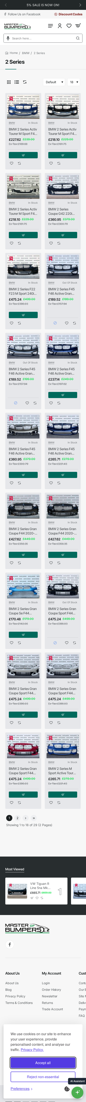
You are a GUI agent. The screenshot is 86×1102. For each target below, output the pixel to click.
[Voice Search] (6, 38)
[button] (6, 5)
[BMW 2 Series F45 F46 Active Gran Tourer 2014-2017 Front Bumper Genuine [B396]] (23, 347)
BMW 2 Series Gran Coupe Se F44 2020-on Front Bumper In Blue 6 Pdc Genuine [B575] (23, 611)
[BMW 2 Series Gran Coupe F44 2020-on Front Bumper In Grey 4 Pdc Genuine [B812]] (23, 506)
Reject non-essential (43, 1076)
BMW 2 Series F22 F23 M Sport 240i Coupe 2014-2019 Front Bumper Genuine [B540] (22, 291)
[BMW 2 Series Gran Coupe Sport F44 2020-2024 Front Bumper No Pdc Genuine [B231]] (63, 666)
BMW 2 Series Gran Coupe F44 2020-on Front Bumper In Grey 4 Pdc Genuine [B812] (23, 531)
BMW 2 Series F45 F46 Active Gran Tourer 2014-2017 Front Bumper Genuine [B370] (61, 451)
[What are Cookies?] (69, 1088)
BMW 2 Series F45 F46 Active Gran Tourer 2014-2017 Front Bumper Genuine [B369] (22, 451)
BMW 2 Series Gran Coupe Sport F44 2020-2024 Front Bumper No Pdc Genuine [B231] (62, 691)
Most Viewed (14, 869)
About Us (12, 973)
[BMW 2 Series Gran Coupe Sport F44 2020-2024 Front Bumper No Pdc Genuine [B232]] (23, 746)
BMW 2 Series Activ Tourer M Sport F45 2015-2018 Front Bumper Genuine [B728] (23, 211)
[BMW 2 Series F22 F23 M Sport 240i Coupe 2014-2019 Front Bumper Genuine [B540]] (23, 267)
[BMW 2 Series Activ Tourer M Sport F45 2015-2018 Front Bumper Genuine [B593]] (23, 107)
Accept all (43, 1062)
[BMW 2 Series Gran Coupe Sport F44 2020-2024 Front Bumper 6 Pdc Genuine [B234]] (23, 666)
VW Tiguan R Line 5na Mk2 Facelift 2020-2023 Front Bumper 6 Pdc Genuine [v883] (40, 886)
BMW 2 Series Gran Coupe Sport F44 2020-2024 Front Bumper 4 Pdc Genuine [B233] (62, 611)
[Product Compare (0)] (23, 82)
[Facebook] (9, 944)
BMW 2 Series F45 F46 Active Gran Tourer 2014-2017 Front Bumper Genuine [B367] (61, 291)
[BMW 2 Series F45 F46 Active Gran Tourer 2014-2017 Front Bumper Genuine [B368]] (63, 347)
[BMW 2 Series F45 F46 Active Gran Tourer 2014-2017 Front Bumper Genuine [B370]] (63, 426)
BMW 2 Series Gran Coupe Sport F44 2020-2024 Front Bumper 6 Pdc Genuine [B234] (23, 691)
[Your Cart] (78, 26)
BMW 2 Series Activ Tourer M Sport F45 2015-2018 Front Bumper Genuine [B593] (23, 131)
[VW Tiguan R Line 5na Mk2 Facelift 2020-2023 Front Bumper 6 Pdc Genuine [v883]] (17, 891)
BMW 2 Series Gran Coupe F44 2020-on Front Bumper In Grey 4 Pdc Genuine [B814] (62, 531)
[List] (16, 82)
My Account (51, 973)
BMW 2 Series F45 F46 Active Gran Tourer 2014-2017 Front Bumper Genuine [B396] (22, 371)
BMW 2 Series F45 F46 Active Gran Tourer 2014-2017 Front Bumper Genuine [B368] (61, 371)
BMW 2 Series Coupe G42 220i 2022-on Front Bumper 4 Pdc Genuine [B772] (60, 211)
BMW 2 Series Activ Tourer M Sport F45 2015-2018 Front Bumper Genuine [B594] (62, 131)
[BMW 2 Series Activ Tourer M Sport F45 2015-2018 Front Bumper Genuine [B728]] (23, 187)
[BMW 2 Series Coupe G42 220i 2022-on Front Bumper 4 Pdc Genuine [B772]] (63, 187)
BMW (26, 53)
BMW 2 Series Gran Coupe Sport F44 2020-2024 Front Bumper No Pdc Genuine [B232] (23, 771)
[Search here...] (79, 38)
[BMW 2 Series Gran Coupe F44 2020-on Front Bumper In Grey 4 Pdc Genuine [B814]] (63, 506)
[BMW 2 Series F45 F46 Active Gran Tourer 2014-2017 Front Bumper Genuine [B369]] (23, 426)
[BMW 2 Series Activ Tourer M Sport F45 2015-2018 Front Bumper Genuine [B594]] (63, 107)
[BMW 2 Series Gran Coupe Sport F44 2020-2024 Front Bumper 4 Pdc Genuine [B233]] (63, 586)
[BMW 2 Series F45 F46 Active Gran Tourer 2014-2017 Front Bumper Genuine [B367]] (63, 267)
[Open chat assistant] (77, 1092)
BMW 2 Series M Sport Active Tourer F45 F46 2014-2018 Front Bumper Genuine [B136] (62, 771)
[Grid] (8, 82)
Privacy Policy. (32, 1049)
